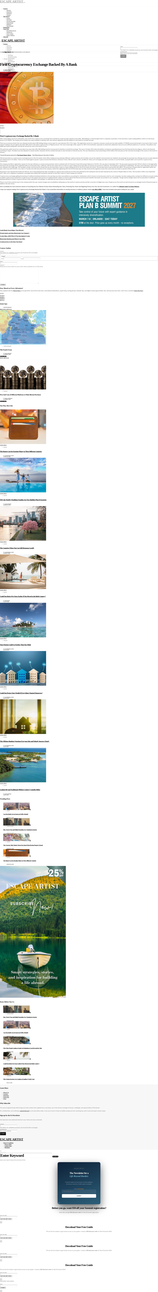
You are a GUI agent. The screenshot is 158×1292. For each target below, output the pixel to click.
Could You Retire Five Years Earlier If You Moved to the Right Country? (23, 596)
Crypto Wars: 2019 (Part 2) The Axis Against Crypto (15, 236)
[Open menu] (0, 41)
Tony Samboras (9, 69)
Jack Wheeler (8, 353)
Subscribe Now (138, 290)
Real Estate (9, 19)
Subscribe (5, 37)
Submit (123, 56)
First (2, 258)
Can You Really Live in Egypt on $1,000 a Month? (15, 814)
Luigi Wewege (8, 503)
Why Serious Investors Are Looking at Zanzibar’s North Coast (18, 1079)
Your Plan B (6, 16)
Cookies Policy (8, 1146)
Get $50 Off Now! (6, 1219)
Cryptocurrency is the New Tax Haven (11, 242)
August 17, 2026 (10, 817)
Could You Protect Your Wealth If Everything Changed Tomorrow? (21, 693)
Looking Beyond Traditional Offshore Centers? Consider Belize (20, 790)
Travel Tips (6, 29)
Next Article (4, 358)
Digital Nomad (10, 22)
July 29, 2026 (6, 601)
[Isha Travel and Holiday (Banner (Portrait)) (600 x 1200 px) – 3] (33, 997)
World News (17, 290)
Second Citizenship (11, 21)
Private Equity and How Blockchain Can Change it (14, 233)
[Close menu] (24, 2)
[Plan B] (79, 226)
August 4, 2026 (10, 1051)
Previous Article (6, 309)
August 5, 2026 (6, 553)
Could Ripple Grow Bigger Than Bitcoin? (12, 230)
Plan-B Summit (10, 26)
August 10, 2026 (6, 504)
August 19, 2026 (10, 848)
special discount (24, 1111)
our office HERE (97, 189)
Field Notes (9, 13)
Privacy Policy (8, 1144)
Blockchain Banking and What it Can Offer (12, 239)
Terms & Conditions (8, 1143)
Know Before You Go (11, 30)
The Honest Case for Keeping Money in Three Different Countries (21, 451)
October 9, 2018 (7, 70)
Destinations (6, 27)
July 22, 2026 (6, 649)
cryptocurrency (7, 307)
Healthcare (9, 24)
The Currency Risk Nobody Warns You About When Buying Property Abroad (23, 845)
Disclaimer (7, 1147)
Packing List (9, 32)
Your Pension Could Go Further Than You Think (15, 645)
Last (22, 258)
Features (5, 8)
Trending (9, 15)
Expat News (9, 12)
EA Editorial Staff (9, 455)
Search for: (3, 1152)
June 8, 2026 (6, 794)
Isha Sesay (7, 600)
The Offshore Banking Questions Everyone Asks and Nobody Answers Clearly (24, 741)
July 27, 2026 (9, 1082)
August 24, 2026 (10, 833)
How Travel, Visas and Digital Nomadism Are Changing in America (20, 829)
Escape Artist (13, 40)
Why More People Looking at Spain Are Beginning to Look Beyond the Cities (22, 1048)
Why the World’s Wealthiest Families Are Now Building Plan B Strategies (23, 500)
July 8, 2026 (5, 746)
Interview (9, 10)
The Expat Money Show (24, 155)
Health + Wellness (11, 35)
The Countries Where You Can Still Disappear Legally (17, 548)
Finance (8, 18)
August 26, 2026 (6, 456)
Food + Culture (10, 33)
